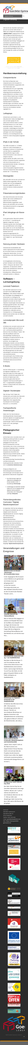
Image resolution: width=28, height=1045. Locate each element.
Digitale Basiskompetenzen (16, 543)
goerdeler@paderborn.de (13, 819)
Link (4, 239)
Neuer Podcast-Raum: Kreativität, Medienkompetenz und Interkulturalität (13, 740)
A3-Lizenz (22, 346)
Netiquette (15, 493)
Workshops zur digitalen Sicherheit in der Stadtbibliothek (12, 699)
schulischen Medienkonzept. (14, 465)
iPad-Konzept (17, 483)
